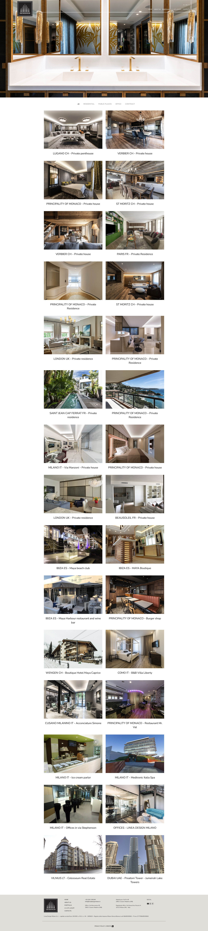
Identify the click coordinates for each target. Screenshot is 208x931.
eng (186, 5)
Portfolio (166, 9)
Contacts (186, 9)
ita (183, 5)
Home (150, 9)
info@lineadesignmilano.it (92, 901)
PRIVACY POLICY (100, 926)
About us (157, 9)
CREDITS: (109, 926)
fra (189, 5)
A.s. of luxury (176, 9)
